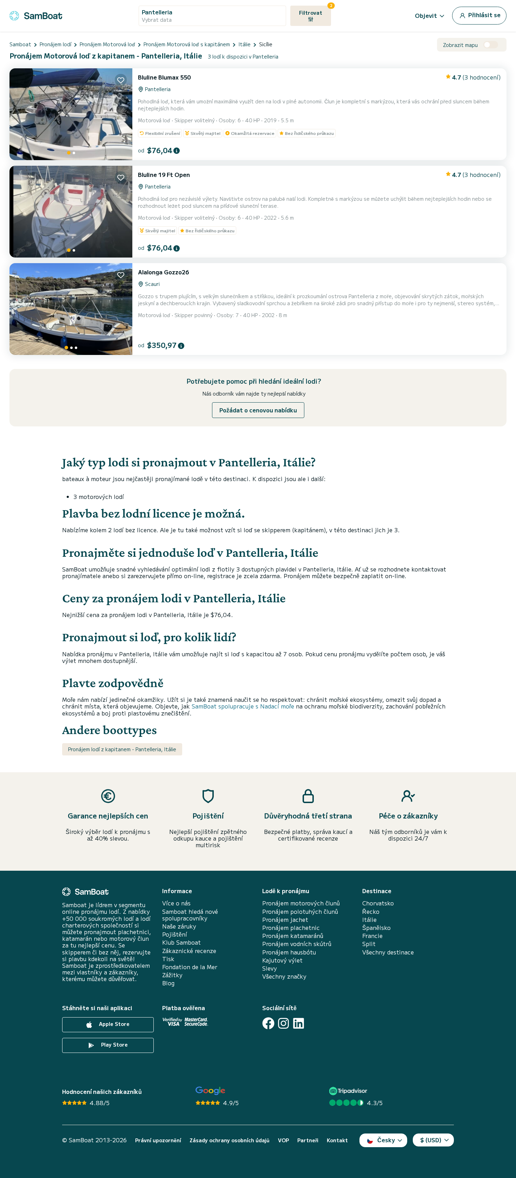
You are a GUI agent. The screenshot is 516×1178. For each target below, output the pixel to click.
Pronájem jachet (285, 919)
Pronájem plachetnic (291, 927)
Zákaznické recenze (189, 950)
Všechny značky (284, 976)
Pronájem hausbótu (289, 952)
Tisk (168, 959)
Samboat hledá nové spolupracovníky (190, 915)
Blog (168, 983)
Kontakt (337, 1140)
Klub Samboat (181, 942)
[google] (210, 1091)
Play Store (114, 1044)
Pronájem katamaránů (292, 935)
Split (369, 943)
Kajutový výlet (282, 960)
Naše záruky (179, 926)
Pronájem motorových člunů (301, 903)
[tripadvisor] (349, 1091)
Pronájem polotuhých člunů (300, 911)
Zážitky (172, 975)
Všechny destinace (388, 952)
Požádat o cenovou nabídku (258, 410)
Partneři (307, 1140)
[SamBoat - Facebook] (268, 1023)
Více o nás (176, 903)
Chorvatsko (378, 903)
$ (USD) (431, 1140)
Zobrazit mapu (460, 45)
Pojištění (174, 934)
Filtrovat (315, 11)
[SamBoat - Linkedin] (298, 1023)
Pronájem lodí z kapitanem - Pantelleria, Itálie (122, 749)
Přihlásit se (484, 15)
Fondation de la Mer (189, 967)
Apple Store (114, 1023)
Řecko (370, 911)
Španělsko (376, 927)
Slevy (269, 968)
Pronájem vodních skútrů (296, 943)
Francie (372, 935)
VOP (283, 1140)
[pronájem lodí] (35, 14)
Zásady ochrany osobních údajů (230, 1140)
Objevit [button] (426, 15)
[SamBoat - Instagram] (283, 1023)
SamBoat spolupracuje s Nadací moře (243, 706)
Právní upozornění (158, 1140)
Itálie (369, 919)
